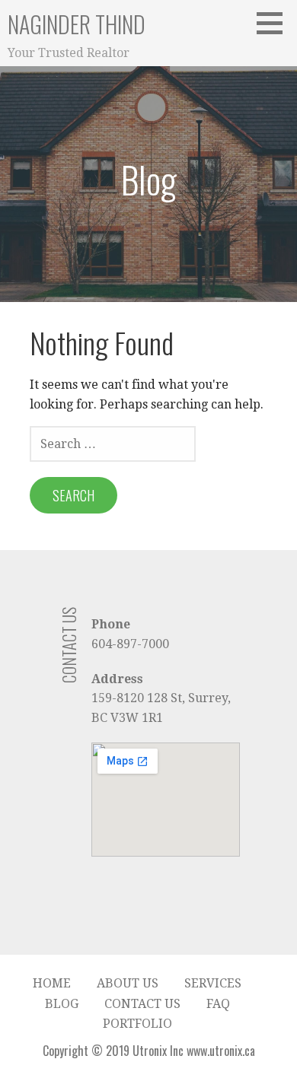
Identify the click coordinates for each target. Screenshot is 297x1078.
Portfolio (137, 1023)
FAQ (218, 1004)
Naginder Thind (76, 24)
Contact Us (142, 1004)
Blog (61, 1004)
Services (212, 983)
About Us (127, 983)
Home (52, 983)
